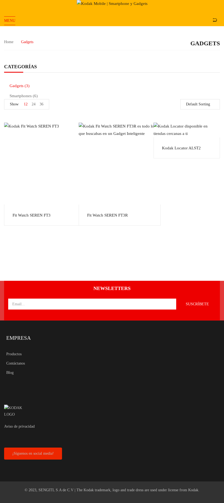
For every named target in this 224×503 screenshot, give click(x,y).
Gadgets (16, 86)
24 (34, 104)
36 (41, 104)
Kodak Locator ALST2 (181, 148)
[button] (33, 454)
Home (8, 42)
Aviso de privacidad (19, 426)
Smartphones (21, 96)
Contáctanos (15, 363)
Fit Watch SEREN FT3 (32, 215)
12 (26, 104)
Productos (14, 354)
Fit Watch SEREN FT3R (107, 215)
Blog (10, 373)
